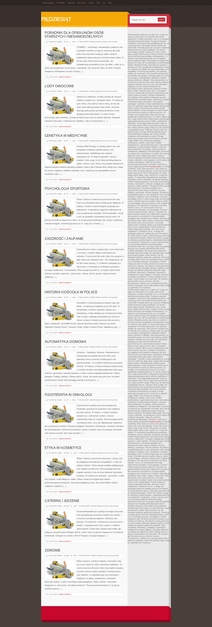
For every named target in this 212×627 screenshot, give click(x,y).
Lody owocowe (59, 86)
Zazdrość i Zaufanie (64, 239)
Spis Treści (82, 3)
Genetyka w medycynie (66, 135)
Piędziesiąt (56, 19)
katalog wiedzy (155, 166)
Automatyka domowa (65, 342)
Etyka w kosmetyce (63, 448)
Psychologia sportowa (67, 189)
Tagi (98, 3)
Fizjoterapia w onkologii (68, 395)
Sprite (91, 3)
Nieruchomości (65, 77)
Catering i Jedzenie (62, 501)
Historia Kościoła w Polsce (71, 292)
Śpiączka (71, 3)
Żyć (104, 3)
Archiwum (61, 3)
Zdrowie (52, 550)
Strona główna (48, 3)
